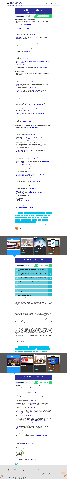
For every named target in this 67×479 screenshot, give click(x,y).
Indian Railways (31, 347)
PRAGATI (20, 347)
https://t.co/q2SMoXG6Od (40, 108)
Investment (46, 347)
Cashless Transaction (32, 215)
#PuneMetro (34, 113)
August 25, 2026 (31, 343)
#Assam (28, 28)
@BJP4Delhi (34, 192)
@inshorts (19, 114)
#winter (29, 79)
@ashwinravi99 (39, 61)
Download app (2, 477)
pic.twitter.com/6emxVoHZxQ (30, 175)
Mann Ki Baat (30, 213)
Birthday (24, 222)
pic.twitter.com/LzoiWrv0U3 (21, 391)
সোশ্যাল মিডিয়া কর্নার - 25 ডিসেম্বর (33, 10)
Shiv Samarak (17, 220)
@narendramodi (20, 22)
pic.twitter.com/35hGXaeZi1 (28, 207)
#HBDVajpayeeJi (42, 174)
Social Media (21, 213)
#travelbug (45, 79)
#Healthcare (29, 420)
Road (36, 347)
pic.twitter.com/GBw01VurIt (32, 133)
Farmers (27, 351)
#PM (18, 457)
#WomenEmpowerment (40, 412)
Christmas (20, 217)
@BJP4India (30, 192)
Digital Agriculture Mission (19, 351)
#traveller (35, 79)
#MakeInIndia (29, 399)
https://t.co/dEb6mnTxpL (28, 104)
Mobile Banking (44, 215)
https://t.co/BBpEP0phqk (20, 80)
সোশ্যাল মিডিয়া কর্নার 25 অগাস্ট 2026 (33, 376)
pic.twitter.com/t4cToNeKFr (33, 127)
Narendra (17, 3)
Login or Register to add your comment (46, 224)
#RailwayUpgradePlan (37, 157)
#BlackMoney (19, 44)
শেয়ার (21, 230)
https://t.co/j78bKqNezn (42, 113)
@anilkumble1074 (33, 61)
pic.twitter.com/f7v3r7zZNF (45, 406)
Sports (16, 217)
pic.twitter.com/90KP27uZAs (21, 162)
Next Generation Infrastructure (20, 349)
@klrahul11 (44, 61)
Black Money (36, 213)
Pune (41, 217)
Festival (29, 217)
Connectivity (48, 349)
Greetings (25, 217)
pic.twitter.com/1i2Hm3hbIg (38, 91)
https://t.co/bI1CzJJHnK (27, 443)
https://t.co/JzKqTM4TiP (23, 133)
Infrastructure (44, 220)
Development (34, 220)
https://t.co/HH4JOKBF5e (20, 151)
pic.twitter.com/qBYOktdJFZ (21, 428)
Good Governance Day (31, 222)
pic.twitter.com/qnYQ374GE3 (32, 187)
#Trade (42, 390)
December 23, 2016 (28, 93)
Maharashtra (45, 217)
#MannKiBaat (25, 22)
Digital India (21, 215)
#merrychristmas (40, 33)
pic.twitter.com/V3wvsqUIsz (26, 200)
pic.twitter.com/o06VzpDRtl (21, 458)
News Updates (12, 5)
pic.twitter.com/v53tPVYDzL (42, 435)
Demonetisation (42, 213)
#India (45, 390)
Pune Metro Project (35, 217)
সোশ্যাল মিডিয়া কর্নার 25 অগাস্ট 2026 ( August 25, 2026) (13, 369)
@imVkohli (28, 61)
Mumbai (39, 220)
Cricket (49, 215)
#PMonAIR (23, 44)
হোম (8, 5)
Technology (26, 215)
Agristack (29, 349)
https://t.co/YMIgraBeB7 (20, 175)
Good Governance (38, 351)
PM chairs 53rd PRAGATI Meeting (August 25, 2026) (13, 251)
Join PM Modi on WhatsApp (43, 16)
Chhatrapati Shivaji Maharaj (26, 220)
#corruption (48, 43)
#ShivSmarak (26, 127)
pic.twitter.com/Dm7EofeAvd (21, 193)
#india (27, 79)
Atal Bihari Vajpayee (18, 222)
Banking (39, 215)
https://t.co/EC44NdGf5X (45, 161)
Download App (51, 253)
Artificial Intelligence (40, 349)
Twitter (25, 213)
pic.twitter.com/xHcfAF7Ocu (21, 413)
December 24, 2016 (32, 106)
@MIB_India (21, 207)
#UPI (37, 435)
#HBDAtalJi (32, 191)
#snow (32, 79)
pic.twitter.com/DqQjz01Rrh (25, 138)
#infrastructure (30, 157)
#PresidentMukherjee (19, 85)
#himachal (24, 79)
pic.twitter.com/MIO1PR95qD (35, 181)
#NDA (27, 457)
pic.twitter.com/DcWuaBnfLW (41, 420)
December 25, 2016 (28, 24)
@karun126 (48, 61)
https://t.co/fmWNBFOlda (20, 62)
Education (31, 351)
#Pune (33, 119)
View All (23, 252)
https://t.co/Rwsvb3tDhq (23, 157)
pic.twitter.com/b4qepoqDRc (27, 121)
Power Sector (41, 347)
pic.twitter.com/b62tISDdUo (37, 399)
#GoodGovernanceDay (23, 187)
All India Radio (48, 213)
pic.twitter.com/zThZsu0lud (38, 104)
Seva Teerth (44, 351)
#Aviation (32, 443)
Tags (16, 213)
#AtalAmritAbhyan (22, 28)
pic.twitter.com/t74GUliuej (38, 145)
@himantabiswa (26, 27)
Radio (16, 215)
